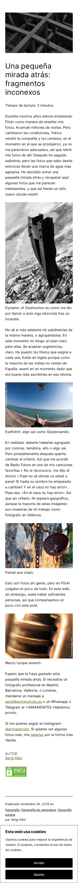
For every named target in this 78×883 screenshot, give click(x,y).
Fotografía (12, 810)
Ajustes (39, 874)
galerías (37, 734)
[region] (39, 854)
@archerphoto (17, 729)
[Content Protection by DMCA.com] (16, 776)
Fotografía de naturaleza (38, 810)
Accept (39, 863)
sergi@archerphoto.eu (23, 701)
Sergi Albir (13, 758)
